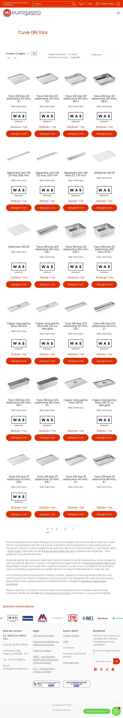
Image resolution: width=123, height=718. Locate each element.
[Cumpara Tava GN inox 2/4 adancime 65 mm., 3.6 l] (47, 230)
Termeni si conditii (43, 635)
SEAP (65, 641)
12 (28, 53)
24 (34, 53)
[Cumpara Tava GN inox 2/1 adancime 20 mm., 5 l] (19, 79)
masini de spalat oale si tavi (99, 563)
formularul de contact (58, 593)
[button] (95, 669)
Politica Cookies (42, 650)
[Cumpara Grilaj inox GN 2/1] (19, 230)
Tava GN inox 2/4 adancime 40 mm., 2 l (104, 326)
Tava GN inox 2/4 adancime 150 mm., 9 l (47, 402)
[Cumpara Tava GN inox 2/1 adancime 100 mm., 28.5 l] (104, 79)
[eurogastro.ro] (21, 13)
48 (14, 58)
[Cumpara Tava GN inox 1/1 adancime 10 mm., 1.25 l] (19, 459)
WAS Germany (18, 106)
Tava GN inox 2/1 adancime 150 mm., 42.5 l (75, 249)
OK (116, 661)
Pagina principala (57, 54)
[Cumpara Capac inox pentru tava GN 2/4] (19, 306)
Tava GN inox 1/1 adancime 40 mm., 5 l (75, 479)
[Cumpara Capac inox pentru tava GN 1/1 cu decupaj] (104, 383)
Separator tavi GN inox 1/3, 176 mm (75, 174)
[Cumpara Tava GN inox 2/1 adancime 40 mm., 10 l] (47, 79)
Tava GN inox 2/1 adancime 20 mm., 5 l (18, 98)
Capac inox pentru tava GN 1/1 (76, 401)
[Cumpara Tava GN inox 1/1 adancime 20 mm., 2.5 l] (47, 459)
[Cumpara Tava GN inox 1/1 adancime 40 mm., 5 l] (75, 459)
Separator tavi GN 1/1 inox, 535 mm (18, 174)
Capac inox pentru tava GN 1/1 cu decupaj (104, 402)
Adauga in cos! (19, 133)
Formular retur (71, 662)
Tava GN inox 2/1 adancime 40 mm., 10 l (47, 98)
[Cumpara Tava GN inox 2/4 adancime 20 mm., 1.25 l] (75, 306)
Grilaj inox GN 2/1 (18, 247)
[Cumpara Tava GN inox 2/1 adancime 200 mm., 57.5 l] (104, 230)
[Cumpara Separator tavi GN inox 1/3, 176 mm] (75, 156)
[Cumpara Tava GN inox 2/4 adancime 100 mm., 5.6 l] (19, 383)
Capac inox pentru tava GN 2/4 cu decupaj (47, 326)
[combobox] (52, 4)
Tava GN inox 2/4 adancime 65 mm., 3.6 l (47, 249)
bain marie (14, 551)
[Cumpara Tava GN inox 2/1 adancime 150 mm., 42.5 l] (75, 230)
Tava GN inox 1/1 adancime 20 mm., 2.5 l (47, 479)
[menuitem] (86, 4)
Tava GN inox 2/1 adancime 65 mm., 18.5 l (75, 98)
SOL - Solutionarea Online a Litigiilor (44, 670)
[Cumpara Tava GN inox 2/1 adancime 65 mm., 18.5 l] (75, 79)
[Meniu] (118, 13)
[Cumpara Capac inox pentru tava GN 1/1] (75, 383)
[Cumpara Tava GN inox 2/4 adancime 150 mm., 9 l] (47, 383)
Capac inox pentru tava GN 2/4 (19, 325)
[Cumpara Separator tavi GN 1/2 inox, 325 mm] (47, 156)
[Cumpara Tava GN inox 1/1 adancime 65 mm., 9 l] (104, 459)
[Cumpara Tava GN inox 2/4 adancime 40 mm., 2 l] (104, 306)
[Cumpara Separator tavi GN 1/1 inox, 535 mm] (19, 156)
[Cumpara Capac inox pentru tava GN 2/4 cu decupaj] (47, 306)
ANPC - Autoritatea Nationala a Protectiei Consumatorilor (45, 659)
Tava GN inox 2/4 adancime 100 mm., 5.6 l (19, 402)
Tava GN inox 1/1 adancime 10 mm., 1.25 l (19, 479)
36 (8, 58)
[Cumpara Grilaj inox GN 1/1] (104, 156)
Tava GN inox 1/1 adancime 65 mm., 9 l (104, 479)
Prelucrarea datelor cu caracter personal (46, 643)
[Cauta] (73, 4)
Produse (72, 54)
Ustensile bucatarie (58, 57)
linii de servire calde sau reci (58, 551)
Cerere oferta (71, 635)
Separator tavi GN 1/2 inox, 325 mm (47, 174)
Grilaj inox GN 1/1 (104, 173)
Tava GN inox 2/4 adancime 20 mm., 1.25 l (75, 326)
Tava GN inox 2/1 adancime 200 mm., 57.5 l (104, 249)
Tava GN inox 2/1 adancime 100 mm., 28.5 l (104, 98)
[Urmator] (73, 529)
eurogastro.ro (58, 705)
